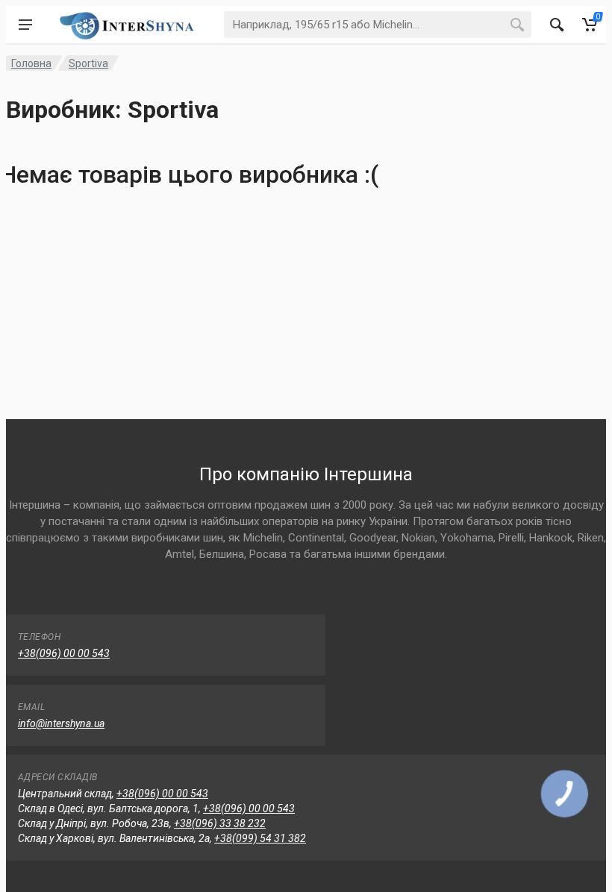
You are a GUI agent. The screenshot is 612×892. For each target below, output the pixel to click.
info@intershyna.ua (61, 723)
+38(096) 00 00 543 (64, 653)
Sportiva (88, 63)
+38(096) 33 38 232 (220, 823)
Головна (31, 63)
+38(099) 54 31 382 (260, 838)
